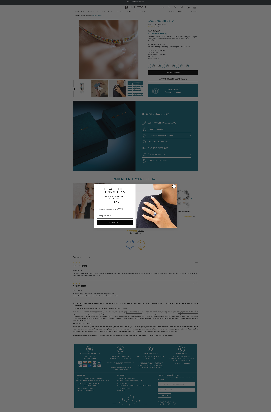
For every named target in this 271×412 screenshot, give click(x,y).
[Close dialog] (174, 186)
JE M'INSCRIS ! (115, 222)
